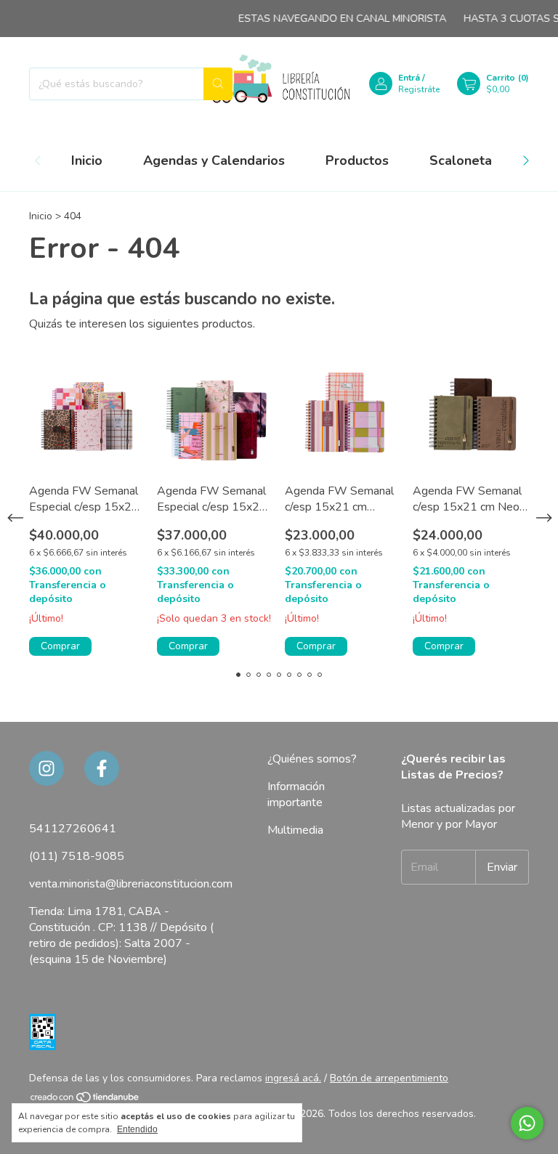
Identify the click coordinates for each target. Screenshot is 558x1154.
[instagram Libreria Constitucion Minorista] (46, 768)
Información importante (296, 794)
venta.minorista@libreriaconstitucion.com (130, 884)
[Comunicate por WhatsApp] (527, 1123)
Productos (357, 160)
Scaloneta (460, 160)
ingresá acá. (293, 1078)
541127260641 (72, 829)
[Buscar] (217, 84)
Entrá (409, 78)
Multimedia (295, 830)
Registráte (419, 89)
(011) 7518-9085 (76, 856)
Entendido (137, 1129)
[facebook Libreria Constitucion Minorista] (101, 768)
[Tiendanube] (85, 1100)
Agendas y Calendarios (214, 160)
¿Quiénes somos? (312, 759)
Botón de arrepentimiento (389, 1078)
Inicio (86, 160)
